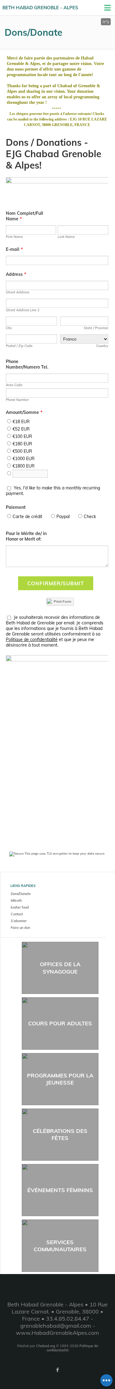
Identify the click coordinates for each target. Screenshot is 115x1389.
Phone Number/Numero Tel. (27, 364)
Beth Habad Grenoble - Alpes (40, 7)
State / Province (96, 328)
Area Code (14, 385)
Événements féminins (60, 1190)
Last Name (66, 237)
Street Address (17, 292)
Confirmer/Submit (55, 583)
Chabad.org (45, 1346)
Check (90, 516)
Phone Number (17, 400)
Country (102, 346)
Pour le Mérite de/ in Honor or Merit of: (26, 536)
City (9, 328)
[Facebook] (57, 1370)
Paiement (15, 507)
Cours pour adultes (60, 1023)
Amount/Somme (24, 412)
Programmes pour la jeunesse (60, 1079)
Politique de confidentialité (32, 639)
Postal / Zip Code (19, 346)
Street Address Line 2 (23, 310)
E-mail (14, 249)
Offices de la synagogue (60, 968)
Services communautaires (60, 1246)
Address (16, 274)
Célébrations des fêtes (60, 1134)
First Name (14, 237)
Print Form (62, 601)
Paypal (63, 516)
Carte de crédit (27, 516)
